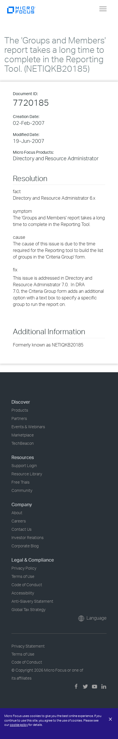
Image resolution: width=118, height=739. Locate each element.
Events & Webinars (28, 426)
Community (21, 490)
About (16, 512)
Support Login (24, 465)
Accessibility (22, 592)
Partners (19, 418)
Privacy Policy (23, 568)
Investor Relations (27, 537)
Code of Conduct (26, 584)
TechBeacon (22, 443)
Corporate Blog (25, 545)
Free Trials (20, 482)
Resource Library (26, 473)
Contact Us (21, 529)
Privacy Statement (28, 646)
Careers (18, 520)
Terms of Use (22, 576)
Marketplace (22, 434)
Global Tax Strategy (28, 609)
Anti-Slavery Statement (32, 601)
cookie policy (19, 725)
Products (19, 410)
